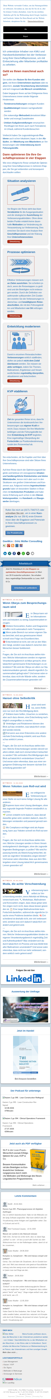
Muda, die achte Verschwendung (24, 883)
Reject (25, 36)
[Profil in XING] (4, 546)
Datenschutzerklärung (36, 21)
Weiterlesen (41, 688)
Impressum (11, 1396)
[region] (25, 20)
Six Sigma (7, 1367)
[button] (25, 211)
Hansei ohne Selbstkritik (19, 698)
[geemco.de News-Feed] (12, 546)
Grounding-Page (38, 1396)
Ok (25, 29)
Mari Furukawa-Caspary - (22, 1229)
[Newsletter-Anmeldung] (16, 546)
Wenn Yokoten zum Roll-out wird (24, 786)
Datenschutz (20, 1396)
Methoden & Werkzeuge (12, 1370)
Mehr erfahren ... (40, 1185)
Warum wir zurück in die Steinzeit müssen (20, 1234)
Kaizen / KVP (8, 1364)
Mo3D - (15, 1204)
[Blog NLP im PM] (21, 546)
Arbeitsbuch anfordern (25, 588)
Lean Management (10, 1361)
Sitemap (28, 1396)
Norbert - (15, 1276)
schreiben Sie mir (14, 513)
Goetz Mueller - (18, 1251)
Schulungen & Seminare (12, 1373)
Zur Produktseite (14, 533)
